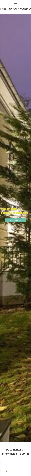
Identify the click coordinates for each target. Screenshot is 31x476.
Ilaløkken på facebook (15, 220)
